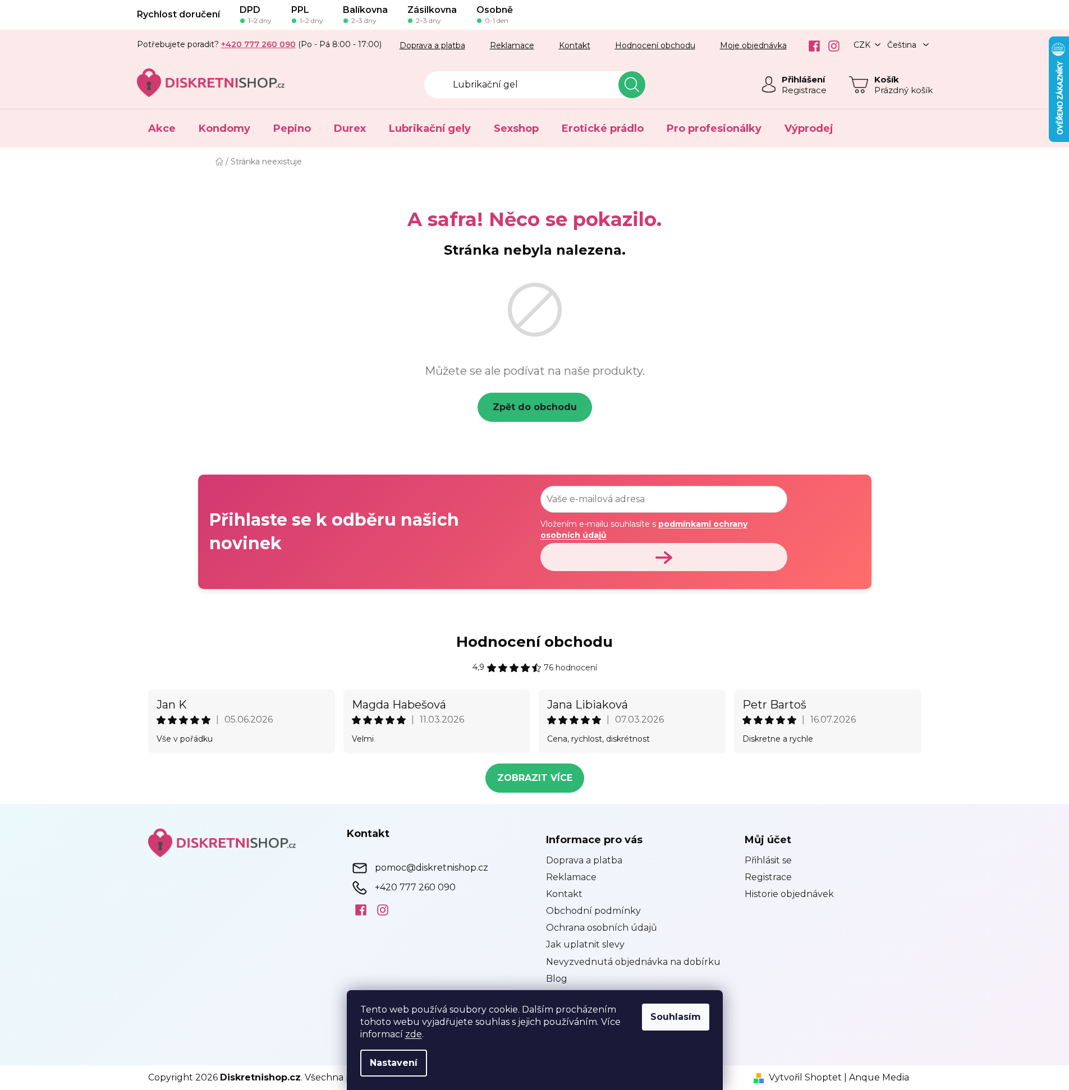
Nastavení (393, 1062)
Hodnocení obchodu (655, 45)
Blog (556, 978)
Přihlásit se (768, 860)
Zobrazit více (534, 777)
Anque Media (879, 1077)
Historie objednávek (789, 894)
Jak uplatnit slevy (585, 944)
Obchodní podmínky (593, 910)
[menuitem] (162, 128)
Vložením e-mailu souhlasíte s (643, 529)
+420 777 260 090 (415, 886)
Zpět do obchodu (535, 407)
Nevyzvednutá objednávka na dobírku (633, 961)
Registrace (804, 90)
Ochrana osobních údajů (601, 927)
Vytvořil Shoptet (805, 1077)
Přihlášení (803, 79)
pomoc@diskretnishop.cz (431, 867)
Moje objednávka (753, 45)
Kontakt (574, 45)
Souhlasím (675, 1016)
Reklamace (512, 45)
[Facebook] (810, 46)
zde (413, 1034)
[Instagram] (829, 46)
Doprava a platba (432, 45)
